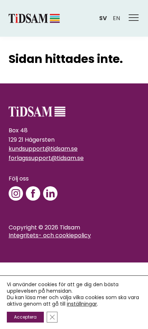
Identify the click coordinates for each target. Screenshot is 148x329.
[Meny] (134, 18)
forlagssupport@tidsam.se (46, 158)
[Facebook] (33, 193)
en (116, 18)
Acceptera (25, 317)
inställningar (82, 304)
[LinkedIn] (50, 193)
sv (103, 18)
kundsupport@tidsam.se (43, 149)
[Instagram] (16, 193)
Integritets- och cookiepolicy (50, 235)
